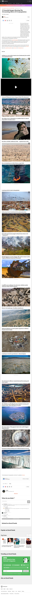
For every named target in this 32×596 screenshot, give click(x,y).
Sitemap (23, 591)
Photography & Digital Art (6, 8)
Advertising (9, 591)
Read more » (16, 493)
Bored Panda (4, 586)
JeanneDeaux (5, 512)
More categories (6, 567)
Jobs (16, 591)
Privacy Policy (12, 593)
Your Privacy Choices (4, 591)
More (21, 3)
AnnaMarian (6, 507)
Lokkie (4, 16)
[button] (28, 535)
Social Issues (12, 8)
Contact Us (19, 591)
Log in (30, 1)
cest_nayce (5, 515)
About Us (13, 591)
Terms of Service (16, 593)
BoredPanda (5, 1)
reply (7, 506)
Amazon (27, 46)
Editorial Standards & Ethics (5, 593)
